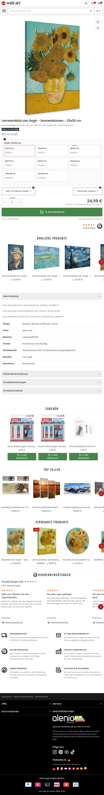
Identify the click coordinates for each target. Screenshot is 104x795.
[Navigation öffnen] (4, 10)
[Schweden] (81, 768)
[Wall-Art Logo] (11, 3)
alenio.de (56, 727)
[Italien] (61, 768)
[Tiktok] (72, 752)
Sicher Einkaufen (19, 649)
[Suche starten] (90, 11)
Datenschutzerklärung (23, 696)
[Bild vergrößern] (97, 28)
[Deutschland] (54, 768)
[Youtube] (66, 752)
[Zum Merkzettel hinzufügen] (97, 22)
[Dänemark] (69, 768)
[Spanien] (77, 768)
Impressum (7, 696)
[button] (52, 67)
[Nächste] (101, 262)
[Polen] (85, 768)
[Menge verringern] (4, 201)
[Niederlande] (65, 768)
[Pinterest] (60, 752)
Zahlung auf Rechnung (76, 668)
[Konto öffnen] (86, 3)
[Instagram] (55, 752)
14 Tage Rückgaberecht (76, 633)
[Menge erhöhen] (20, 201)
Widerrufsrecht (41, 696)
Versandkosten (18, 633)
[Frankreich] (57, 768)
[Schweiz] (73, 768)
